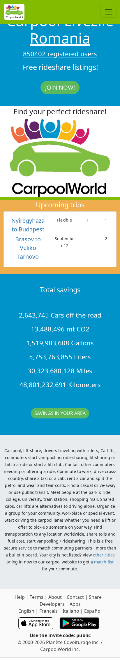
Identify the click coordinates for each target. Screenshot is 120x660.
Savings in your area (60, 413)
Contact (75, 597)
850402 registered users (60, 53)
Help (20, 597)
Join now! (60, 87)
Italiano (71, 611)
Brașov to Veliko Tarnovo (28, 247)
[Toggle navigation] (108, 12)
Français (48, 611)
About (55, 597)
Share (95, 597)
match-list (104, 562)
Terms (36, 597)
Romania (60, 38)
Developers (52, 604)
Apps (75, 604)
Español (93, 611)
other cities (104, 555)
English (26, 611)
